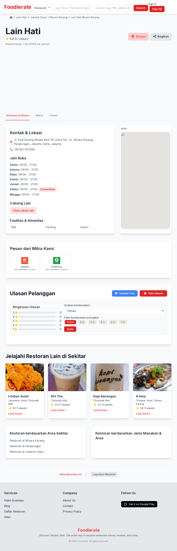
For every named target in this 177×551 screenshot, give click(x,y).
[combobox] (72, 8)
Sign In (152, 3)
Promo (54, 115)
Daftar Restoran (14, 511)
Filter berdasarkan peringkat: (81, 317)
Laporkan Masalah (104, 474)
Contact (68, 506)
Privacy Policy (72, 511)
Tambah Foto (127, 293)
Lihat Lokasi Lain (23, 210)
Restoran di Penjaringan (25, 446)
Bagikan (163, 36)
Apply (70, 329)
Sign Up (157, 8)
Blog (7, 506)
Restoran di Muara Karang (27, 440)
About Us (69, 500)
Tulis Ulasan (155, 293)
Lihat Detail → (16, 413)
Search (140, 7)
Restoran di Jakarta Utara (27, 451)
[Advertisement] (88, 78)
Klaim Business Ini (71, 474)
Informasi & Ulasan (17, 115)
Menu (39, 115)
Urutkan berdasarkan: (77, 305)
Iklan (7, 517)
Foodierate (17, 7)
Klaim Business (14, 500)
